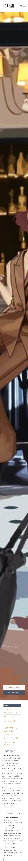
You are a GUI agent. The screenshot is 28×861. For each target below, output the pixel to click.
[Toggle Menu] (25, 5)
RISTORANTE (9, 716)
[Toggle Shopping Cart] (21, 6)
